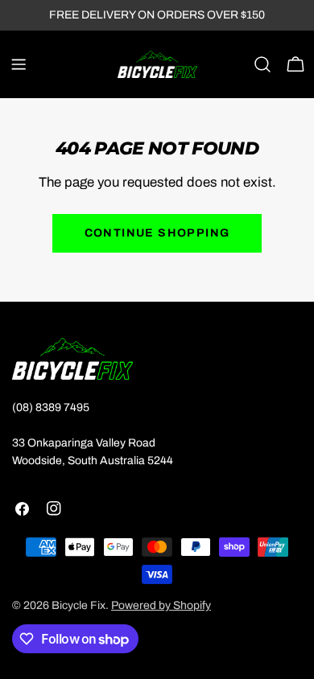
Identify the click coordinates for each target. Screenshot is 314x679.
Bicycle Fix (78, 605)
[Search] (262, 64)
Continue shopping (157, 233)
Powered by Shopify (161, 605)
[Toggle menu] (18, 64)
